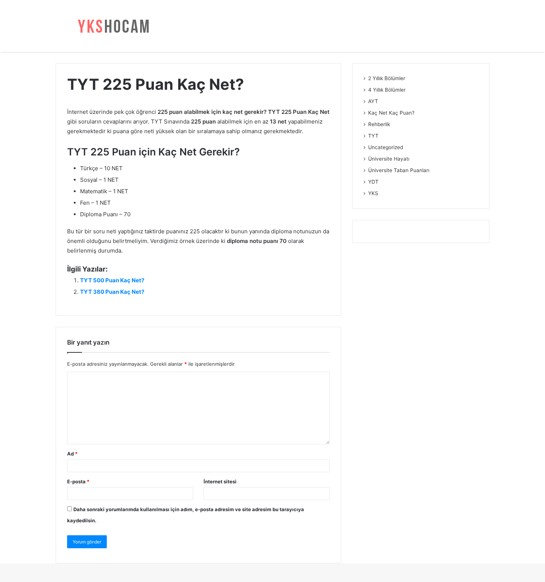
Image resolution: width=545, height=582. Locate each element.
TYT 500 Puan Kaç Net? (112, 280)
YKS (373, 193)
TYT (373, 136)
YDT (373, 182)
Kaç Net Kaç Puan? (391, 113)
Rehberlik (379, 124)
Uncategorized (385, 147)
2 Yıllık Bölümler (386, 78)
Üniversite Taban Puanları (398, 170)
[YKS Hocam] (111, 26)
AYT (373, 101)
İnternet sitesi (220, 481)
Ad (72, 454)
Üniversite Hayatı (388, 159)
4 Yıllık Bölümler (387, 90)
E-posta (78, 481)
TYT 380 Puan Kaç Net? (112, 291)
